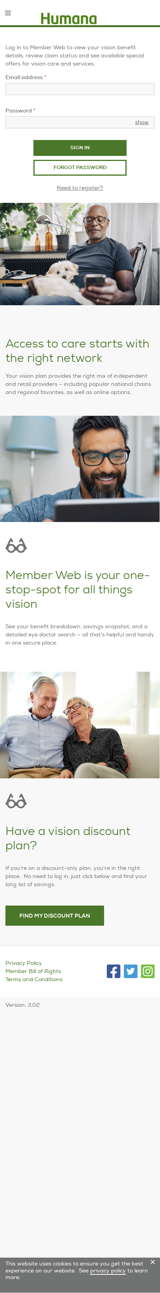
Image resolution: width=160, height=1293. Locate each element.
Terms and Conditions (34, 979)
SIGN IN (80, 147)
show (142, 122)
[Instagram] (148, 971)
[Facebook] (113, 971)
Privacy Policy (23, 962)
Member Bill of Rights (33, 971)
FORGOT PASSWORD (80, 167)
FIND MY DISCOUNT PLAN (54, 915)
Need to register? (80, 187)
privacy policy (108, 1270)
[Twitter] (130, 971)
